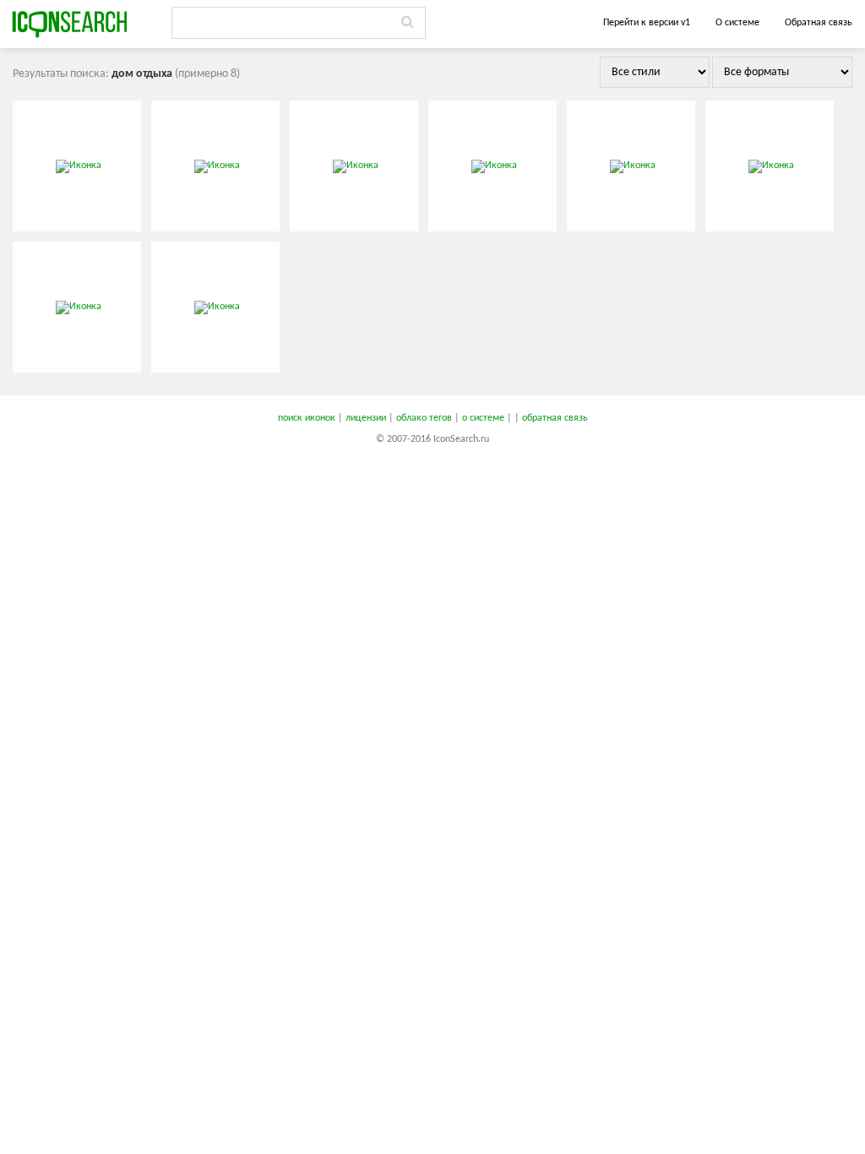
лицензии (365, 418)
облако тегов (424, 418)
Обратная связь (818, 23)
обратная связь (555, 418)
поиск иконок (306, 418)
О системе (737, 23)
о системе (483, 418)
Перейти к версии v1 (646, 23)
